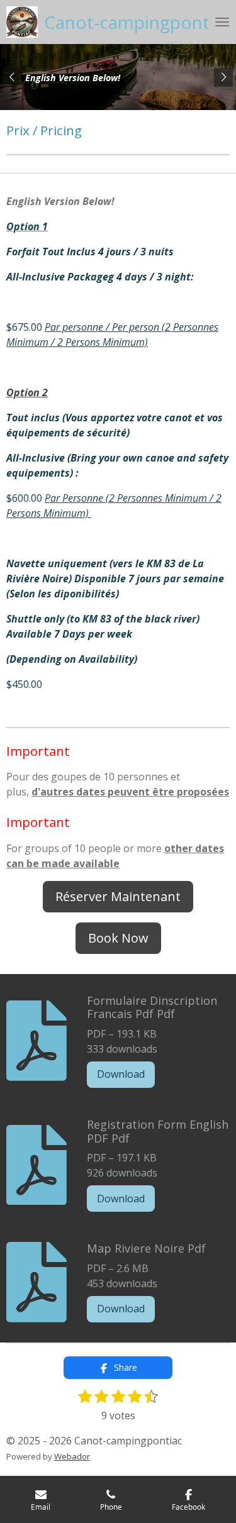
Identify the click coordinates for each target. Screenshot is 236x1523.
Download (121, 1074)
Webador (72, 1456)
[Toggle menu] (222, 22)
